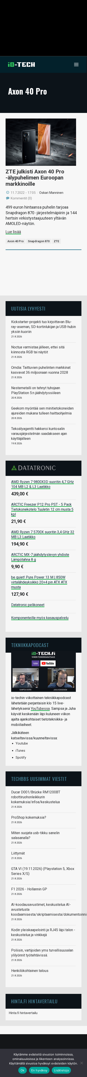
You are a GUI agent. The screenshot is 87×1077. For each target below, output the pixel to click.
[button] (76, 64)
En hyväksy (39, 1070)
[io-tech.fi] (21, 64)
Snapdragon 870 (39, 241)
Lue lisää (13, 231)
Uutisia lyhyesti (28, 308)
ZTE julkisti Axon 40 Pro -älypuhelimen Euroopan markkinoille (35, 177)
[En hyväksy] (81, 1063)
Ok (23, 1070)
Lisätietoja (61, 1070)
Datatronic (34, 468)
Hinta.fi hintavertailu (23, 1013)
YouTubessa (40, 708)
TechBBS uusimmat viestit (39, 778)
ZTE (56, 241)
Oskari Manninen (51, 193)
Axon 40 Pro (15, 241)
